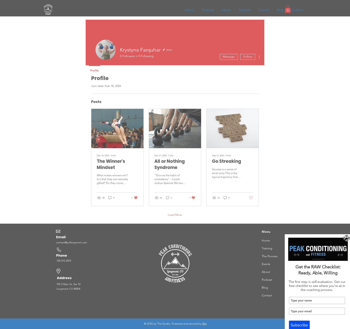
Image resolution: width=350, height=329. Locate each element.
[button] (346, 238)
